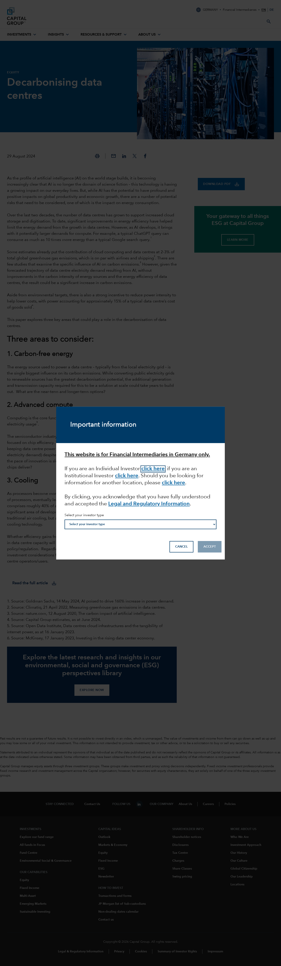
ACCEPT (210, 546)
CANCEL (181, 546)
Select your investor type (84, 515)
